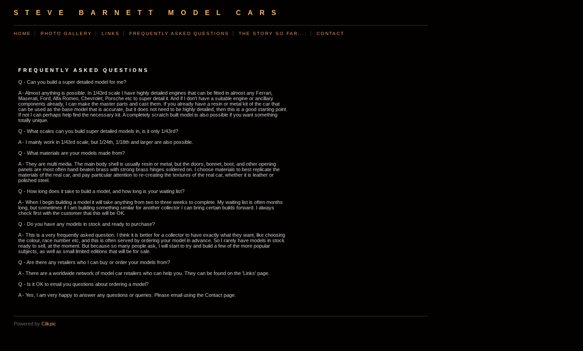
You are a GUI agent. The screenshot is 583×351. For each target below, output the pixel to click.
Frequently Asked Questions (179, 33)
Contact (330, 33)
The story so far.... (273, 33)
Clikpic (48, 323)
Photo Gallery (66, 33)
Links (111, 33)
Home (22, 33)
